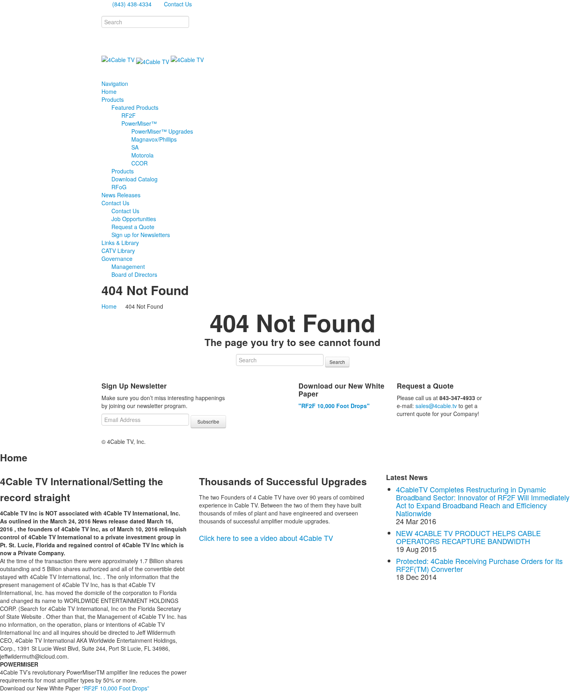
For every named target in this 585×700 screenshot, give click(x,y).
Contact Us (177, 4)
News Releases (120, 195)
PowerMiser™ (139, 123)
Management (128, 266)
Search (337, 361)
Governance (117, 258)
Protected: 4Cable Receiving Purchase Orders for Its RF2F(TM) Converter (479, 565)
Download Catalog (134, 179)
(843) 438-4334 (131, 4)
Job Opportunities (133, 219)
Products (122, 171)
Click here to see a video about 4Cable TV (266, 538)
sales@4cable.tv (436, 406)
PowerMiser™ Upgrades (162, 131)
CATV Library (118, 251)
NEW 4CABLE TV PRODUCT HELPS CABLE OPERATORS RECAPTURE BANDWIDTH (468, 537)
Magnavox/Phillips (154, 139)
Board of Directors (134, 274)
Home (109, 91)
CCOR (139, 163)
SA (134, 147)
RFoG (119, 187)
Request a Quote (132, 227)
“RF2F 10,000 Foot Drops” (115, 688)
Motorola (142, 155)
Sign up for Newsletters (140, 235)
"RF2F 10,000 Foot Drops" (334, 406)
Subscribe (208, 421)
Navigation (115, 84)
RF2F (128, 115)
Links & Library (120, 243)
